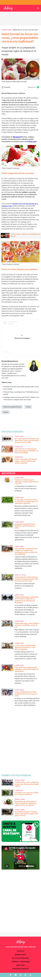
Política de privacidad (20, 958)
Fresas (28, 407)
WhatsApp (17, 137)
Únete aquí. (33, 141)
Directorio (20, 965)
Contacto (20, 951)
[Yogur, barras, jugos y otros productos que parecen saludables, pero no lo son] (7, 630)
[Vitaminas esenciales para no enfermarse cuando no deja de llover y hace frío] (7, 485)
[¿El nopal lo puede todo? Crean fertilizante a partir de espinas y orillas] (7, 532)
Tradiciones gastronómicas (12, 407)
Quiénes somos (20, 954)
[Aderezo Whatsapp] (20, 831)
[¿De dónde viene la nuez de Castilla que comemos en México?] (7, 793)
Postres (5, 412)
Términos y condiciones (21, 961)
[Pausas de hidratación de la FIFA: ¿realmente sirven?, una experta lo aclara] (7, 699)
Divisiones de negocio (20, 968)
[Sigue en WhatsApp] (37, 87)
